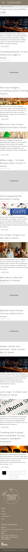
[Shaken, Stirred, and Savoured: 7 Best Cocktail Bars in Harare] (14, 364)
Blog (2, 519)
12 (11, 477)
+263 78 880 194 (5, 516)
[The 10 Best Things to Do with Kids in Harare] (14, 250)
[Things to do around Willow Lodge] (14, 24)
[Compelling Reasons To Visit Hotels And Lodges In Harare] (14, 72)
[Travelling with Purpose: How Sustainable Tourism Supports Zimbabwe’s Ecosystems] (14, 449)
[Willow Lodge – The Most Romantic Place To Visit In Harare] (14, 180)
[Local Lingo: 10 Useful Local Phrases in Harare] (14, 407)
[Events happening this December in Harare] (14, 209)
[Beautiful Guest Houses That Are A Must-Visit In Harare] (14, 331)
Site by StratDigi (21, 550)
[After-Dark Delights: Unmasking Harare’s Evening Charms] (14, 101)
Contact (4, 514)
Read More (5, 46)
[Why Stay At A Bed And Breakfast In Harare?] (14, 295)
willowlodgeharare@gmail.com (9, 535)
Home (3, 511)
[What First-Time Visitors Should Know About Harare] (14, 135)
